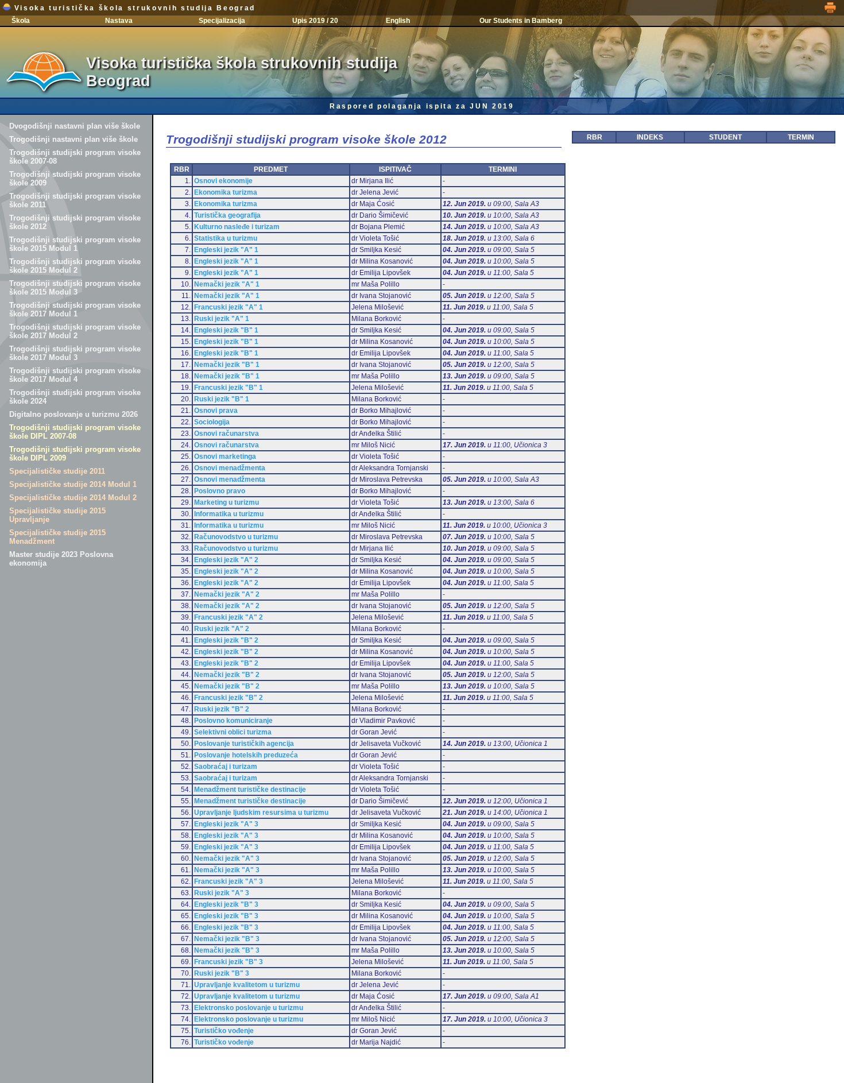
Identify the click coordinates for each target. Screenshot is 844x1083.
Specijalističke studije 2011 (57, 471)
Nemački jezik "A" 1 (227, 284)
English (398, 21)
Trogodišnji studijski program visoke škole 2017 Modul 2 (75, 331)
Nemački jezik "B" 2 (227, 675)
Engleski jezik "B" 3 (226, 904)
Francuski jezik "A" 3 (228, 881)
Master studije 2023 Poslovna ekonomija (61, 558)
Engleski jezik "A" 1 (226, 250)
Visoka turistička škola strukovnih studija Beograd (133, 8)
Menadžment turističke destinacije (250, 790)
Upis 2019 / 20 (315, 21)
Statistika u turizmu (225, 238)
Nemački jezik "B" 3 (227, 939)
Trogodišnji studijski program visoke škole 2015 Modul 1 (75, 244)
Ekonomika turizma (225, 192)
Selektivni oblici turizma (233, 732)
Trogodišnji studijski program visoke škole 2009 (75, 178)
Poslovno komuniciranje (233, 721)
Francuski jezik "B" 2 (228, 698)
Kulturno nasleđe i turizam (237, 227)
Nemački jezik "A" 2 (227, 594)
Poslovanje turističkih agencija (244, 744)
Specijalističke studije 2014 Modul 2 (73, 497)
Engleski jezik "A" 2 (226, 560)
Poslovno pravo (219, 491)
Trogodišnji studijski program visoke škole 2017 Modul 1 (75, 309)
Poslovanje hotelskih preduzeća (246, 755)
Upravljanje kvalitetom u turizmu (247, 985)
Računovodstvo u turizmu (236, 537)
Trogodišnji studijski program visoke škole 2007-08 (75, 156)
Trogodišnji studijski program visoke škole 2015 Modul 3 (75, 287)
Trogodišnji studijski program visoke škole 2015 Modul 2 (75, 265)
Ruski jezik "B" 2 (221, 709)
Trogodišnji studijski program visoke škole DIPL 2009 (75, 453)
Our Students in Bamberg (520, 21)
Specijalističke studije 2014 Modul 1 (73, 484)
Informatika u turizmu (229, 514)
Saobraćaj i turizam (225, 767)
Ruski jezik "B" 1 (221, 399)
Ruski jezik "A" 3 (221, 893)
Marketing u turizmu (226, 502)
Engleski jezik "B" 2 (226, 640)
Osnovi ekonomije (223, 181)
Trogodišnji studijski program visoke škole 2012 (75, 222)
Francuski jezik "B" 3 (228, 962)
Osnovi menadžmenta (229, 468)
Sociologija (212, 422)
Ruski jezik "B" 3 (221, 973)
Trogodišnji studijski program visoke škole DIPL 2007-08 (75, 431)
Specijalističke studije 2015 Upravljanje (57, 515)
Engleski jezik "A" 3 (226, 824)
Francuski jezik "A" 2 (228, 617)
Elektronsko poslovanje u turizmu (248, 1008)
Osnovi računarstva (226, 434)
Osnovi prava (216, 411)
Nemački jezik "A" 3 (227, 858)
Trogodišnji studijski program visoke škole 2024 (75, 396)
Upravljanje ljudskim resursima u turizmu (261, 813)
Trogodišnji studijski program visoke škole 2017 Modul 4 (75, 375)
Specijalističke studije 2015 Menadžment (57, 537)
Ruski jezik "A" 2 (221, 629)
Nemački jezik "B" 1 (227, 365)
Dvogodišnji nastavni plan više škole (74, 126)
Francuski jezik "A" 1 (228, 307)
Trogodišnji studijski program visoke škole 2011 (75, 200)
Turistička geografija (227, 215)
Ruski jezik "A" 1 (221, 319)
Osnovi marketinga (225, 456)
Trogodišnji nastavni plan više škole (73, 139)
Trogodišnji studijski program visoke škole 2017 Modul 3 (75, 353)
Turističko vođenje (224, 1031)
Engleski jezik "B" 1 (226, 330)
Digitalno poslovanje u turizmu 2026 (73, 414)
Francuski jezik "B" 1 (228, 388)
